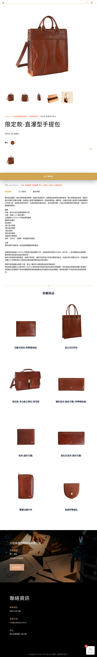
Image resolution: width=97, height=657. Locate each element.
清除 (90, 149)
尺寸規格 (22, 191)
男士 (40, 185)
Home (7, 116)
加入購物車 (48, 176)
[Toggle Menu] (3, 3)
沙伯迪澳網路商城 (20, 116)
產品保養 (36, 191)
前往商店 (17, 567)
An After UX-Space (43, 654)
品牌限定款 (33, 116)
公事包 (45, 185)
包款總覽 (28, 185)
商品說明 (8, 191)
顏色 (6, 143)
